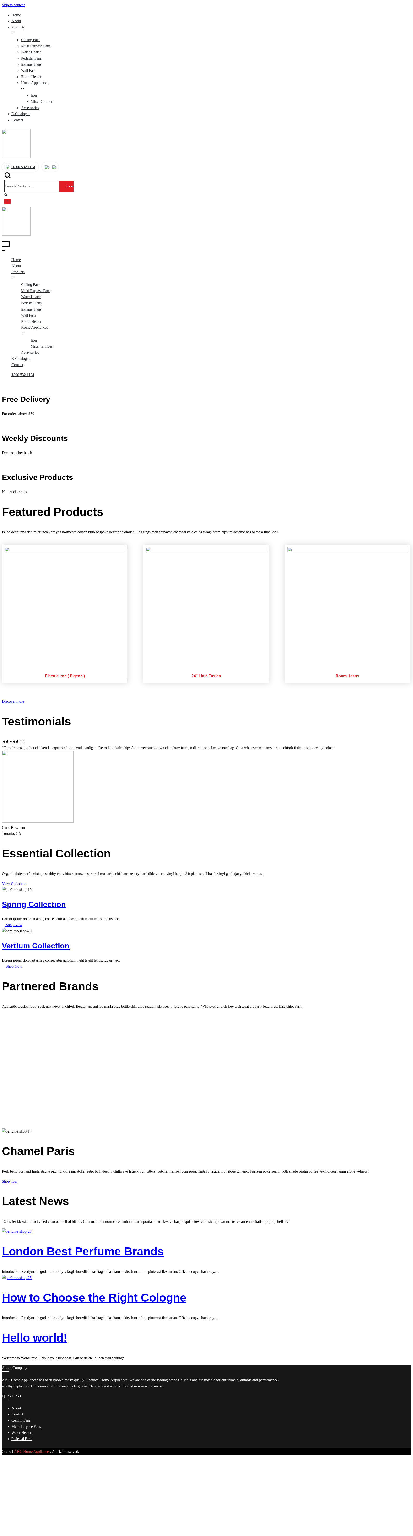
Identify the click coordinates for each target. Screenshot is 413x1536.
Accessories (30, 108)
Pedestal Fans (31, 58)
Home (16, 15)
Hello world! (34, 1337)
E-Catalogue (20, 114)
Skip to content (13, 5)
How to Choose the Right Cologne (94, 1297)
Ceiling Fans (30, 40)
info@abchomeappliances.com (30, 1533)
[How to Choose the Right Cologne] (17, 1278)
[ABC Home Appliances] (16, 157)
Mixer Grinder (41, 102)
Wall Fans (28, 70)
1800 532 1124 (23, 167)
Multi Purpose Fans (35, 46)
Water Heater (31, 52)
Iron (34, 95)
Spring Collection (34, 904)
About (16, 21)
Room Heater (31, 77)
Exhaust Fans (31, 64)
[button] (13, 701)
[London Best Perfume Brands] (17, 1231)
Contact (17, 120)
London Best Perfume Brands (83, 1251)
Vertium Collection (36, 945)
